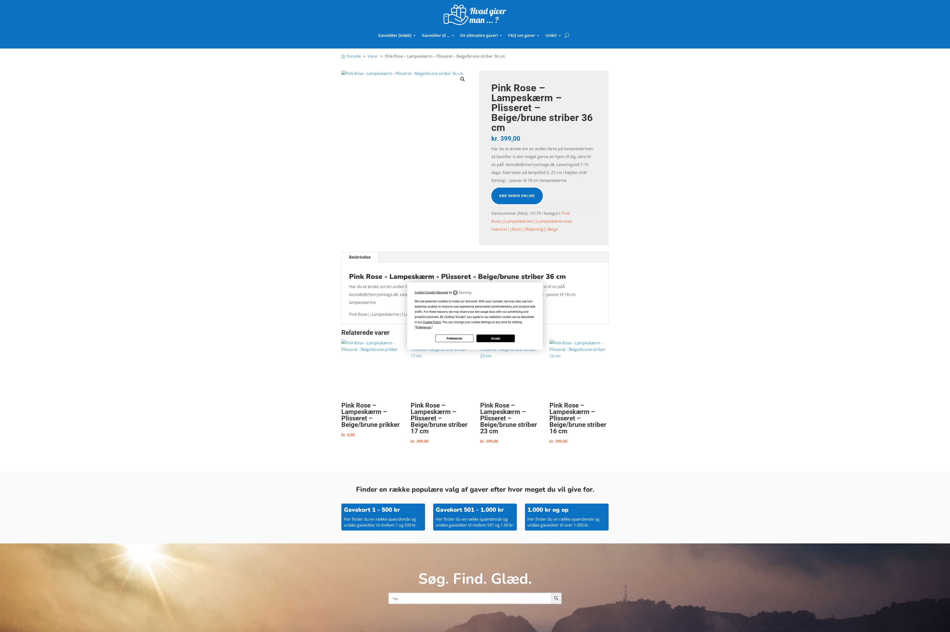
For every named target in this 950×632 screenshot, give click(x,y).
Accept (495, 338)
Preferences (454, 338)
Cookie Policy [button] (432, 322)
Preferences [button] (423, 327)
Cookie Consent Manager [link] (431, 292)
